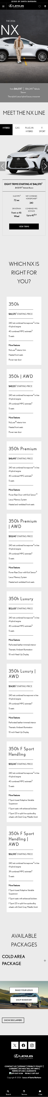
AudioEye (31, 1071)
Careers (13, 1068)
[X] (14, 1045)
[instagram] (31, 1045)
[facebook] (23, 1045)
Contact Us (10, 1066)
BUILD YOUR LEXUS (24, 990)
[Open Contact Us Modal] (45, 6)
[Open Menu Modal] (3, 6)
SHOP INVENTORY (24, 1000)
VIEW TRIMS (24, 226)
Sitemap (22, 1066)
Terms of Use (18, 1071)
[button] (45, 166)
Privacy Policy (35, 1066)
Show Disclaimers (13, 1020)
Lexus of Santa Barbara (31, 1077)
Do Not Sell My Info (29, 1068)
